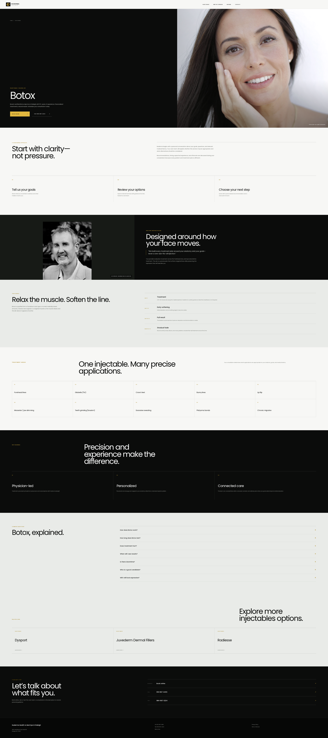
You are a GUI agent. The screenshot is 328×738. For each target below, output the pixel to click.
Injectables (206, 4)
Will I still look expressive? (218, 577)
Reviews (229, 4)
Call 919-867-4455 (159, 724)
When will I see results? (218, 553)
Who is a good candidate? (218, 569)
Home (11, 20)
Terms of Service (256, 726)
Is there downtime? (218, 561)
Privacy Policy (255, 724)
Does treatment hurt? (218, 545)
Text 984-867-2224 (42, 114)
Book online (20, 114)
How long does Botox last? (218, 538)
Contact (237, 4)
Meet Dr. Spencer (218, 4)
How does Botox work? (218, 530)
